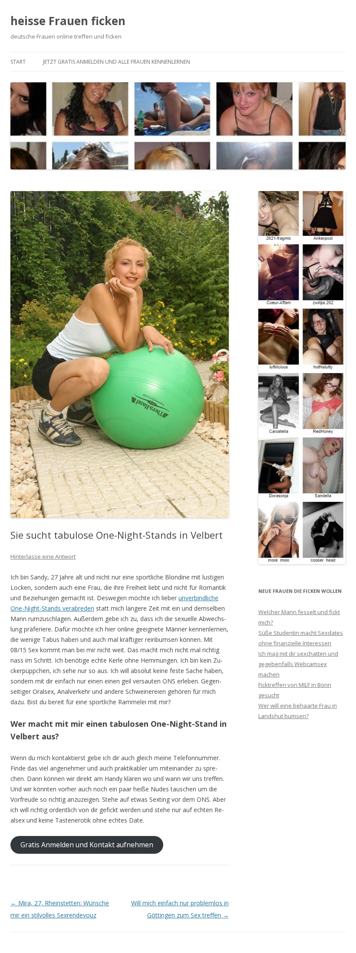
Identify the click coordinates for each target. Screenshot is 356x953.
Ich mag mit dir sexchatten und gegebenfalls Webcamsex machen (298, 664)
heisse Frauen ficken (67, 21)
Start (18, 61)
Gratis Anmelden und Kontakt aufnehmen (86, 844)
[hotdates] (302, 562)
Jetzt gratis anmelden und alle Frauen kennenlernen (116, 61)
